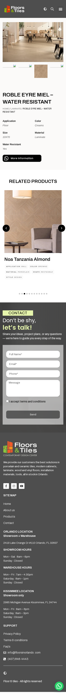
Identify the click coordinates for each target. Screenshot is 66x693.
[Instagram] (14, 486)
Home (6, 108)
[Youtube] (21, 486)
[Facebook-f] (6, 486)
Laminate (16, 108)
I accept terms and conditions (27, 401)
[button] (60, 9)
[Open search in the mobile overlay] (52, 9)
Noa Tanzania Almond (27, 259)
